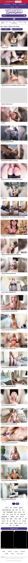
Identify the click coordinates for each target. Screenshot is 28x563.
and (17, 525)
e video (15, 518)
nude (15, 512)
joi (20, 521)
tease (3, 518)
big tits (22, 514)
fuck (2, 523)
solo (19, 512)
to (13, 525)
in (7, 521)
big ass (4, 521)
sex (26, 518)
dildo (20, 507)
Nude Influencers (14, 22)
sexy (20, 518)
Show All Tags (14, 528)
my (15, 514)
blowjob (4, 516)
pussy (12, 516)
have (11, 518)
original (24, 521)
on (13, 510)
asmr (7, 523)
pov (18, 514)
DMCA (12, 553)
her (7, 518)
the (4, 512)
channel (15, 507)
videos (7, 507)
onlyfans (10, 512)
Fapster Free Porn (22, 4)
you (25, 523)
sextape (22, 516)
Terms (6, 553)
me (23, 509)
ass (17, 510)
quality (21, 523)
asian (11, 523)
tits (11, 514)
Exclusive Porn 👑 (3, 22)
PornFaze (14, 4)
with (3, 514)
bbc (11, 507)
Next (17, 503)
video (15, 523)
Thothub (12, 560)
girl (8, 514)
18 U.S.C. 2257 (20, 553)
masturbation (6, 510)
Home (3, 551)
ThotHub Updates (6, 4)
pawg (17, 516)
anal (14, 521)
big (20, 509)
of (10, 521)
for (24, 512)
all (10, 525)
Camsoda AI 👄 (25, 22)
